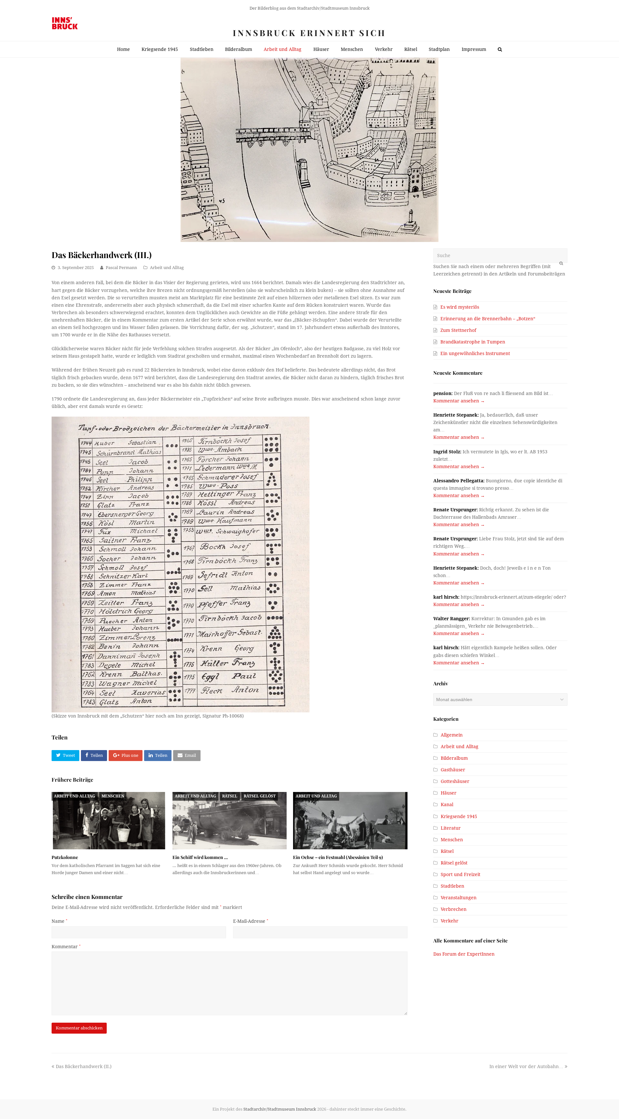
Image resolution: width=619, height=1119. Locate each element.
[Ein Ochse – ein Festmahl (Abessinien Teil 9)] (350, 820)
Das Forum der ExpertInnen (464, 954)
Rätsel (229, 796)
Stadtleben (452, 886)
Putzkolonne (65, 857)
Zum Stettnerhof (458, 330)
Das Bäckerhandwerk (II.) (83, 1066)
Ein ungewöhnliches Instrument (475, 353)
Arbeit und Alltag (167, 267)
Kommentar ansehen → (459, 400)
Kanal (447, 804)
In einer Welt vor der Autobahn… (526, 1066)
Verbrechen (454, 909)
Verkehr (449, 920)
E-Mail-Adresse (250, 921)
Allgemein (452, 735)
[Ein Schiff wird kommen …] (229, 820)
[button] (65, 755)
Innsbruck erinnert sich (309, 32)
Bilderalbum (454, 758)
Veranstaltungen (459, 897)
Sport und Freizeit (460, 874)
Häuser (449, 793)
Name (59, 921)
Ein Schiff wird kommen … (200, 857)
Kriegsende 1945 (459, 816)
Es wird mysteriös (459, 307)
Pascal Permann (121, 267)
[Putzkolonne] (109, 820)
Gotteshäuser (455, 781)
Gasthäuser (453, 769)
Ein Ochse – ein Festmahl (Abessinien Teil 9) (338, 857)
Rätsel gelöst (260, 796)
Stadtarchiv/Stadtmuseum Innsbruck (279, 1109)
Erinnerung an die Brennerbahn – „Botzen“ (487, 318)
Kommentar (66, 946)
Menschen (113, 796)
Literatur (451, 828)
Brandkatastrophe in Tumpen (472, 341)
